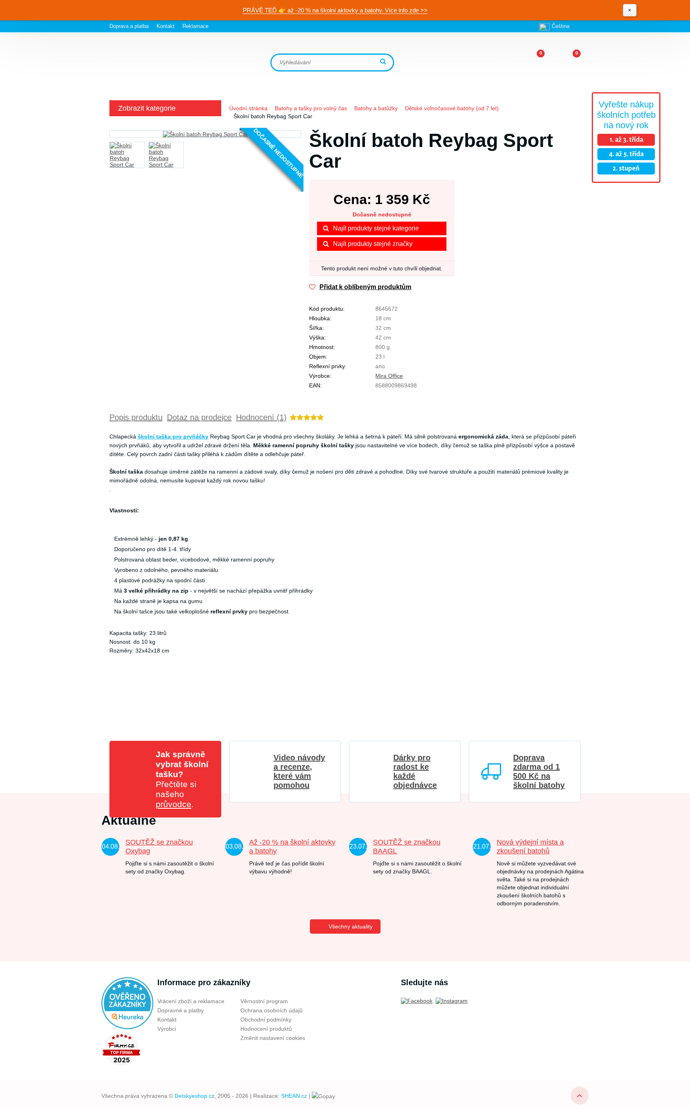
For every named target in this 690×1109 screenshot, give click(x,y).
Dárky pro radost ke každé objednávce (415, 771)
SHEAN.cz (294, 1096)
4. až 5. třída (626, 154)
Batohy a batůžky (376, 108)
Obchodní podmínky (265, 1019)
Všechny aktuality (351, 926)
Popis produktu (136, 417)
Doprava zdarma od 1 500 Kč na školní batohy (539, 771)
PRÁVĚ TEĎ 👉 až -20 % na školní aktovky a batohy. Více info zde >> (335, 10)
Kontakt (165, 26)
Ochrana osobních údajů (271, 1010)
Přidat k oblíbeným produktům (365, 287)
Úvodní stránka (248, 108)
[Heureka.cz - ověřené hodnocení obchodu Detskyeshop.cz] (127, 1003)
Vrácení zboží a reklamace (190, 1001)
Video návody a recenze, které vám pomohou (299, 771)
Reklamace (195, 26)
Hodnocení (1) (261, 417)
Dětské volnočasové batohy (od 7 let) (452, 108)
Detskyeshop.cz (194, 1096)
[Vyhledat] (384, 62)
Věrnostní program (264, 1001)
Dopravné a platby (180, 1010)
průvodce (173, 804)
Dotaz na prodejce (199, 417)
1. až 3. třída (626, 139)
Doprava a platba (129, 26)
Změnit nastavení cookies (272, 1038)
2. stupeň (626, 168)
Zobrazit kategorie (147, 108)
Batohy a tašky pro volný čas (311, 108)
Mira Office (389, 376)
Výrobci (166, 1029)
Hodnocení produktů (266, 1029)
